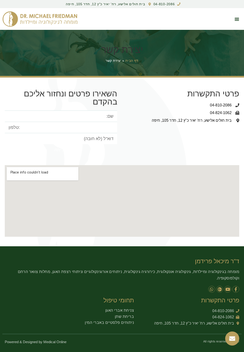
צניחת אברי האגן (119, 310)
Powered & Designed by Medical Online (35, 342)
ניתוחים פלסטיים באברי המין (109, 322)
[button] (236, 19)
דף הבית (131, 61)
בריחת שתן (124, 317)
